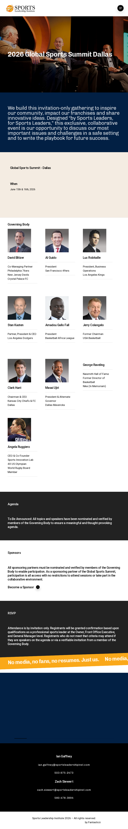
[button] (120, 8)
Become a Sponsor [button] (21, 587)
